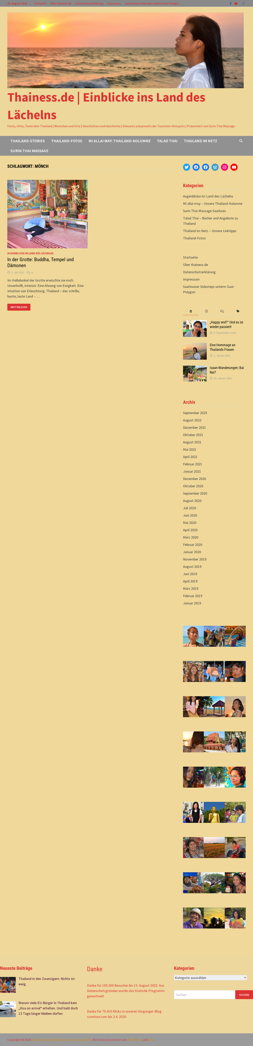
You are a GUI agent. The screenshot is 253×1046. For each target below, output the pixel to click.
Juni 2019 (190, 574)
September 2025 (195, 413)
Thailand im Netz (200, 140)
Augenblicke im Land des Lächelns (30, 253)
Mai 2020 (189, 522)
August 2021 (192, 442)
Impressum (114, 3)
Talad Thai (167, 140)
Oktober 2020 (193, 486)
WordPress (134, 1040)
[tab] (191, 311)
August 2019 (192, 566)
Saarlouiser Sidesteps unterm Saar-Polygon (152, 3)
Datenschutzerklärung (89, 3)
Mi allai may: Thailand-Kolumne (120, 140)
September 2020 (195, 493)
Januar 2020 (192, 552)
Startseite (40, 3)
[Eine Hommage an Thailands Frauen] (195, 345)
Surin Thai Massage (29, 150)
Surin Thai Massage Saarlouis (204, 211)
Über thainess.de (60, 3)
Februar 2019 (192, 596)
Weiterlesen (18, 307)
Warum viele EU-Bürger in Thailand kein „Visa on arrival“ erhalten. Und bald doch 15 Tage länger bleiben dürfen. (48, 1008)
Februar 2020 (192, 544)
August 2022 (192, 420)
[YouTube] (236, 3)
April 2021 (190, 456)
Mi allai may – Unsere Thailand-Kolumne (212, 203)
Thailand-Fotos (66, 140)
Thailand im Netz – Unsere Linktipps (209, 231)
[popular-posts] (191, 311)
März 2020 (190, 537)
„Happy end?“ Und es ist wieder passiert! (226, 324)
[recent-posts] (206, 311)
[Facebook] (231, 3)
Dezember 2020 (194, 478)
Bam (151, 1040)
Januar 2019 (192, 603)
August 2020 (192, 500)
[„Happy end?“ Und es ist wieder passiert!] (195, 323)
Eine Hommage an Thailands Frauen (222, 347)
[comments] (222, 311)
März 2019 (190, 588)
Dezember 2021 (194, 427)
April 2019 (190, 581)
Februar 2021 (192, 464)
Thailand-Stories (27, 140)
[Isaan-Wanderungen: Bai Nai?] (195, 368)
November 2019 (194, 559)
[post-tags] (238, 311)
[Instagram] (243, 3)
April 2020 (190, 530)
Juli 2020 (189, 508)
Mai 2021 (189, 449)
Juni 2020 (190, 515)
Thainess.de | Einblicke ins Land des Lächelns (61, 1040)
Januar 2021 (192, 471)
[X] (240, 3)
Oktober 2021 (193, 434)
